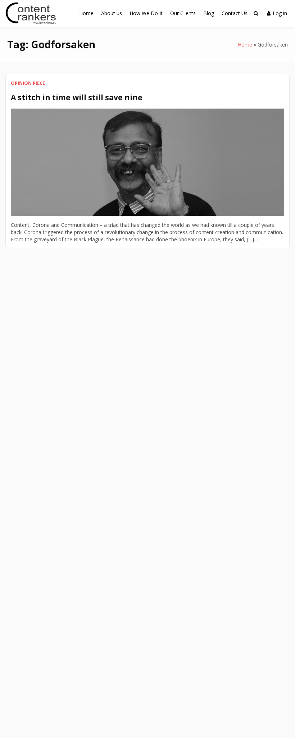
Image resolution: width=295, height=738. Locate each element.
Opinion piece (28, 83)
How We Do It (146, 13)
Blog (208, 13)
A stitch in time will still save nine (76, 97)
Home (86, 13)
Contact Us (235, 13)
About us (111, 13)
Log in (280, 13)
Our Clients (183, 13)
